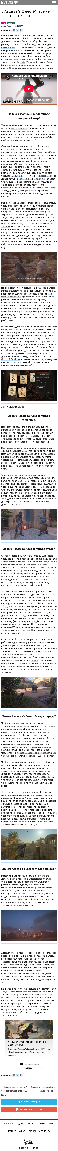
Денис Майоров (7, 26)
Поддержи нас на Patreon (30, 1109)
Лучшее (12, 1131)
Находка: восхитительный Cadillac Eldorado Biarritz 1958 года (14, 1091)
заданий (5, 226)
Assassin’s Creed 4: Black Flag (31, 753)
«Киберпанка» (45, 176)
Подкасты (9, 1123)
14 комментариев (31, 1064)
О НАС (22, 1131)
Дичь (20, 1123)
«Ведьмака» (17, 176)
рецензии (11, 23)
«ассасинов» (25, 179)
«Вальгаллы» (8, 47)
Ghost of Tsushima (10, 359)
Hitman (34, 660)
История (41, 1123)
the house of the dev (39, 1131)
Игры (51, 1123)
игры (4, 23)
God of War (39, 179)
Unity (22, 62)
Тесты (30, 1123)
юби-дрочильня (19, 128)
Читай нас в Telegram (30, 1102)
